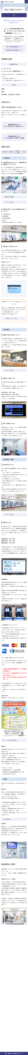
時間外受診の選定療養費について (14, 50)
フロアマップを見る (9, 202)
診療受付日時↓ (7, 20)
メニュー (26, 2)
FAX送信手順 (7, 819)
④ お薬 (23, 152)
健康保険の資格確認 (9, 197)
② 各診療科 (10, 152)
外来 (14, 15)
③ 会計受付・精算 (17, 151)
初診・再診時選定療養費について (14, 46)
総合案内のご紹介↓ (14, 22)
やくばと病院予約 (8, 138)
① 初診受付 (4, 152)
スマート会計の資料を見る (11, 740)
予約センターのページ (14, 115)
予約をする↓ (14, 20)
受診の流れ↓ (21, 20)
